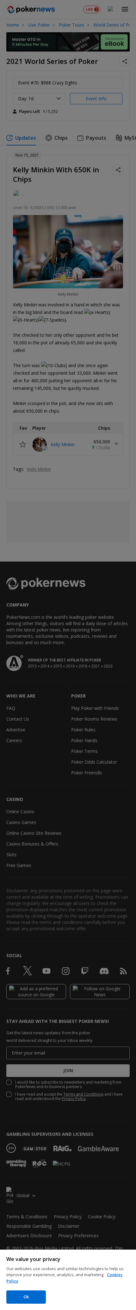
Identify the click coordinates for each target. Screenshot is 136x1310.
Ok (26, 1297)
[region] (68, 1280)
